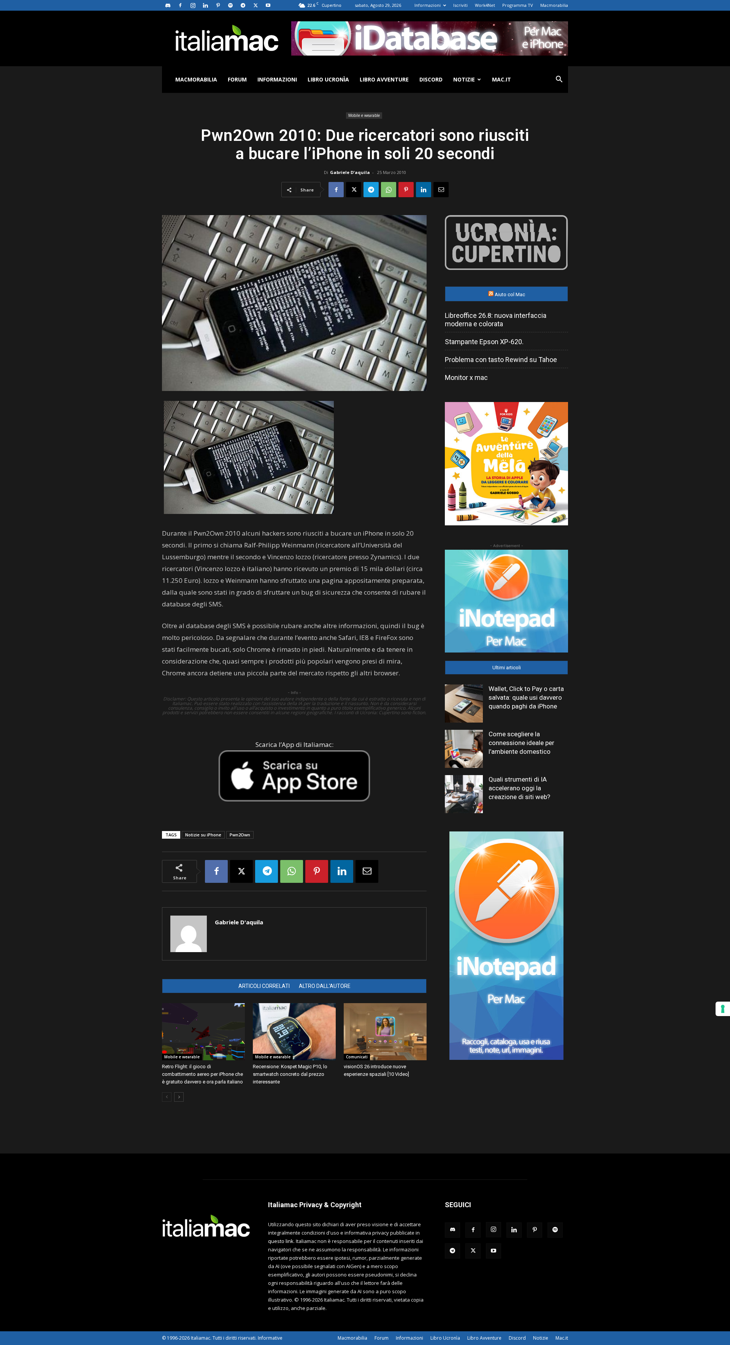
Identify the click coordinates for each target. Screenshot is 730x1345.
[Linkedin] (205, 5)
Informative (270, 1338)
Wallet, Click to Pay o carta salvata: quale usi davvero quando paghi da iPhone (526, 697)
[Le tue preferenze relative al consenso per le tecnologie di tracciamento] (723, 1009)
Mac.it (501, 79)
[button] (559, 80)
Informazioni (427, 5)
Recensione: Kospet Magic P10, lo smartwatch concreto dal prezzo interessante (290, 1074)
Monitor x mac (466, 377)
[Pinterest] (218, 5)
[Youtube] (268, 5)
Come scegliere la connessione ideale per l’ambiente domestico (521, 742)
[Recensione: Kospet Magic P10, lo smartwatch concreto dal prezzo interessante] (294, 1031)
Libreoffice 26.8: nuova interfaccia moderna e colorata (495, 319)
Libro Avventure (384, 79)
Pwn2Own (240, 835)
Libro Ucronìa (328, 79)
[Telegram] (243, 5)
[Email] (441, 189)
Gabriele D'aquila (350, 172)
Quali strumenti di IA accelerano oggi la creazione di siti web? (519, 788)
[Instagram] (192, 5)
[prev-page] (166, 1097)
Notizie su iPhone (203, 835)
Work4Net (485, 5)
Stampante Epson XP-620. (484, 342)
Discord (431, 79)
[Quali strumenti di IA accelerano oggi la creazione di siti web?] (464, 794)
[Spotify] (230, 5)
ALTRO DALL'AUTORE (325, 986)
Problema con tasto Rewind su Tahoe (501, 360)
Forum (237, 79)
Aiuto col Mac (510, 294)
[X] (255, 5)
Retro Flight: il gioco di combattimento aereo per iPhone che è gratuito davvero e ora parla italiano (202, 1074)
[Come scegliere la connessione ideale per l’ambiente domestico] (464, 749)
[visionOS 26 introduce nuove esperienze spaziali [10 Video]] (385, 1031)
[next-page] (179, 1097)
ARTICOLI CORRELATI (264, 986)
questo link (281, 1241)
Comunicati (357, 1056)
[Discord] (167, 5)
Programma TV (517, 5)
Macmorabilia (554, 5)
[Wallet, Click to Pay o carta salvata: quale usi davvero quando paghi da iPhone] (464, 703)
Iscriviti (460, 5)
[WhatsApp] (388, 189)
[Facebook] (180, 5)
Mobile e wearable (364, 115)
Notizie (464, 79)
